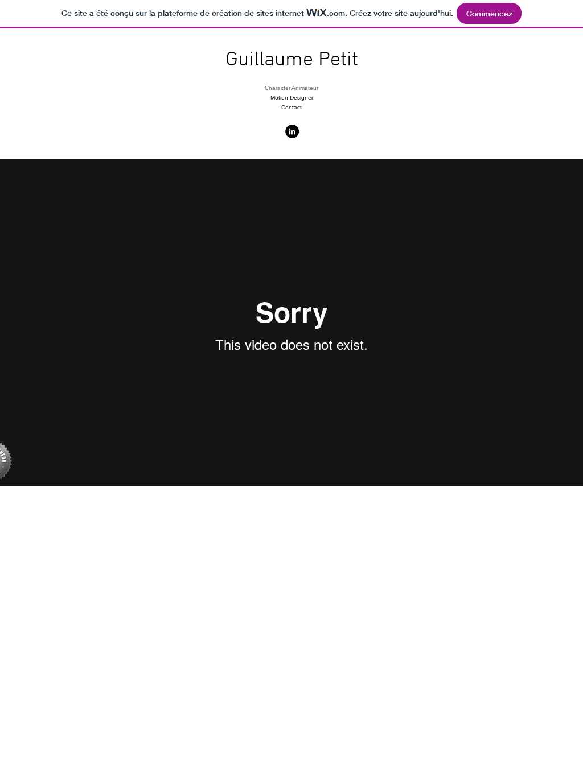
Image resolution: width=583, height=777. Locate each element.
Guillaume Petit (291, 60)
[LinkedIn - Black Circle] (292, 131)
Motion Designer (291, 97)
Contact (291, 107)
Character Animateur (291, 88)
